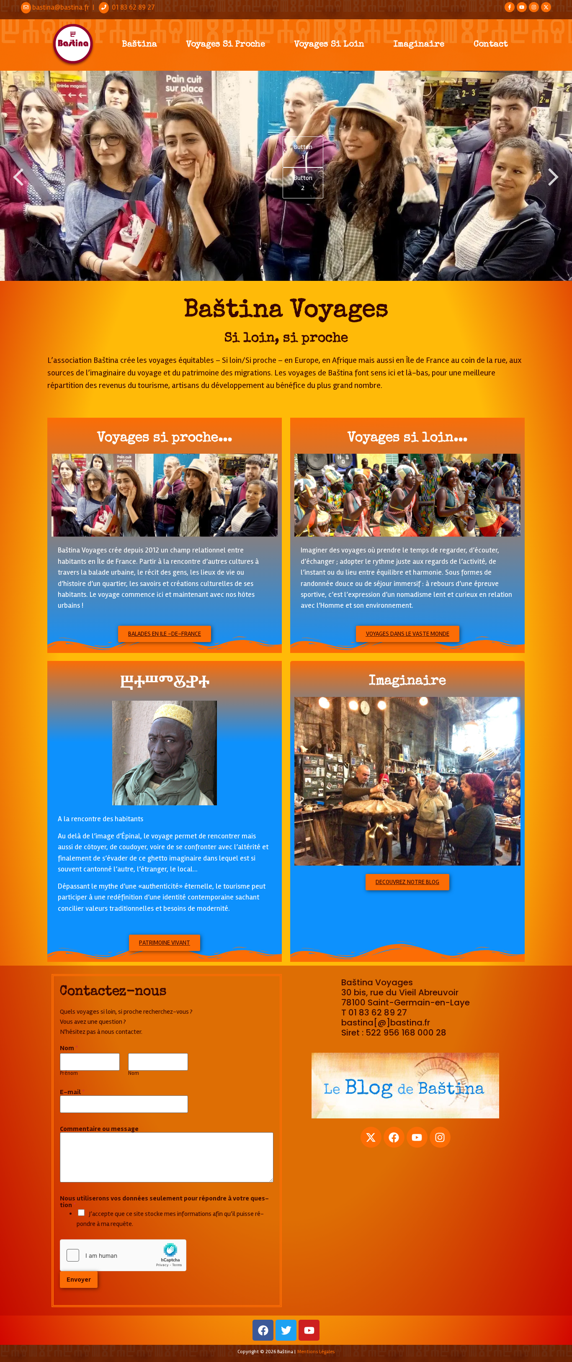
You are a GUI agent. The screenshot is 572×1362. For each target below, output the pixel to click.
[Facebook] (394, 1137)
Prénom (69, 1073)
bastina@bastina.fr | (65, 7)
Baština (139, 44)
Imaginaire (419, 44)
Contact (491, 44)
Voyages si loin (329, 44)
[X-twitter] (546, 7)
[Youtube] (522, 7)
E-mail (72, 1092)
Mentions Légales (316, 1352)
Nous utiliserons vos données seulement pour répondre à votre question (164, 1201)
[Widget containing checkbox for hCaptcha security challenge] (123, 1255)
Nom (133, 1073)
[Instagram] (534, 7)
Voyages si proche (225, 44)
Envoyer (79, 1279)
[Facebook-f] (510, 7)
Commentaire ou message (99, 1129)
